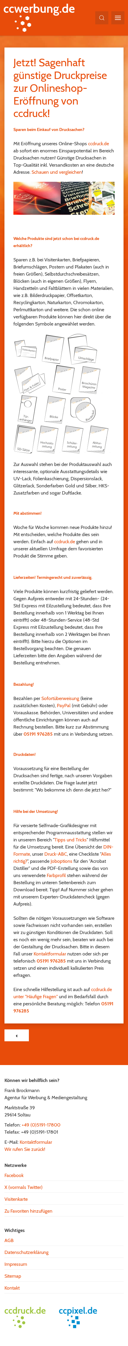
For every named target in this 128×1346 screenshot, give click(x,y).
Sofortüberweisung (60, 698)
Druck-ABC (55, 854)
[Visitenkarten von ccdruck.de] (25, 349)
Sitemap (12, 1276)
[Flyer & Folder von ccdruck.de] (30, 379)
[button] (101, 17)
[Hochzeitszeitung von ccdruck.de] (48, 438)
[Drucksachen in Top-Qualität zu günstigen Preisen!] (64, 198)
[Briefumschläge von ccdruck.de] (82, 349)
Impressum (15, 1264)
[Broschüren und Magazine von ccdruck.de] (90, 379)
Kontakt (12, 1288)
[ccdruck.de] (28, 1317)
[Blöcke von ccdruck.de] (55, 409)
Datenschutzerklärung (26, 1252)
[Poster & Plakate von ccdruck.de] (63, 379)
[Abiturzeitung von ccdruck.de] (98, 438)
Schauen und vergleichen (57, 172)
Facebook (14, 1175)
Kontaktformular (50, 954)
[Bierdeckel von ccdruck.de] (82, 409)
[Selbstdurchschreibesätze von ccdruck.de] (24, 438)
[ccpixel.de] (81, 1317)
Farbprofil (56, 875)
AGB (9, 1240)
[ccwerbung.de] (42, 18)
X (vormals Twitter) (23, 1187)
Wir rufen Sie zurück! (24, 1149)
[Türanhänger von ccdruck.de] (28, 409)
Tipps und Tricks (70, 840)
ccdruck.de (98, 143)
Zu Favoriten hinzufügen (28, 1211)
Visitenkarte (16, 1199)
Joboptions (61, 861)
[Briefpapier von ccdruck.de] (52, 349)
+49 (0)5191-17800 (41, 1125)
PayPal (64, 705)
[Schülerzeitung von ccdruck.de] (73, 438)
